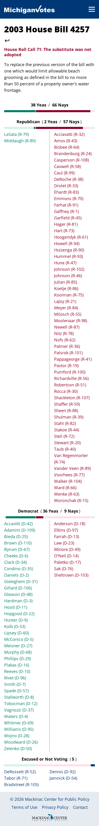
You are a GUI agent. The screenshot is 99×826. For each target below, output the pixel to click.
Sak (63, 568)
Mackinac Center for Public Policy (57, 799)
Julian (65, 282)
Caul (64, 173)
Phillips (17, 658)
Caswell (67, 166)
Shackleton (72, 397)
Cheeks (16, 555)
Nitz (64, 333)
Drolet (66, 185)
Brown (18, 543)
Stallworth (19, 697)
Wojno (16, 735)
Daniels (16, 575)
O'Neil (66, 555)
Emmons (68, 198)
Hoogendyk (71, 237)
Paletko (67, 562)
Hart (64, 230)
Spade (16, 690)
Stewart (67, 442)
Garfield (68, 217)
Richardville (71, 378)
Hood (15, 607)
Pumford (69, 372)
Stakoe (66, 430)
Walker (68, 481)
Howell (66, 243)
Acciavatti (69, 134)
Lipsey (16, 633)
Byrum (16, 549)
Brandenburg (73, 153)
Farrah (66, 536)
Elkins (66, 530)
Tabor (15, 778)
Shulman (68, 417)
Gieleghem (21, 581)
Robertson (70, 385)
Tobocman (20, 703)
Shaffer (67, 404)
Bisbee (66, 147)
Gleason (18, 594)
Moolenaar (70, 320)
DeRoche (68, 179)
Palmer (67, 346)
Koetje (66, 288)
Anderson (69, 523)
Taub (65, 449)
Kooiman (69, 295)
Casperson (71, 160)
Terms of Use (24, 807)
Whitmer (18, 723)
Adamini (19, 530)
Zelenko (18, 748)
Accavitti (18, 523)
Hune (65, 262)
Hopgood (19, 613)
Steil (64, 436)
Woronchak (71, 500)
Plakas (16, 665)
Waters (16, 716)
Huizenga (69, 250)
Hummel (68, 256)
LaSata (16, 134)
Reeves (17, 671)
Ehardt (66, 192)
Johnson (69, 269)
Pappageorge (73, 359)
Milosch (67, 314)
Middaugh (20, 140)
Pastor (66, 365)
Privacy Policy (55, 807)
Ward (65, 487)
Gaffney (66, 211)
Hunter (16, 620)
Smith (15, 684)
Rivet (15, 678)
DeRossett (20, 771)
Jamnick (63, 778)
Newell (66, 327)
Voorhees (69, 474)
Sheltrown (71, 575)
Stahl (65, 423)
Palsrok (68, 352)
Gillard (18, 588)
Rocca (66, 391)
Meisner (18, 645)
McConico (18, 639)
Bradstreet (21, 784)
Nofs (64, 340)
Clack (15, 562)
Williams (18, 729)
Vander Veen (72, 468)
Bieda (16, 536)
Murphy (18, 652)
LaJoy (65, 301)
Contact (80, 807)
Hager (66, 224)
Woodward (21, 742)
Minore (67, 549)
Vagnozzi (19, 710)
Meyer (66, 307)
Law (64, 543)
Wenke (66, 494)
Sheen (66, 410)
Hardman (18, 600)
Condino (18, 568)
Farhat (66, 205)
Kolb (14, 626)
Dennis (63, 771)
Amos (65, 140)
